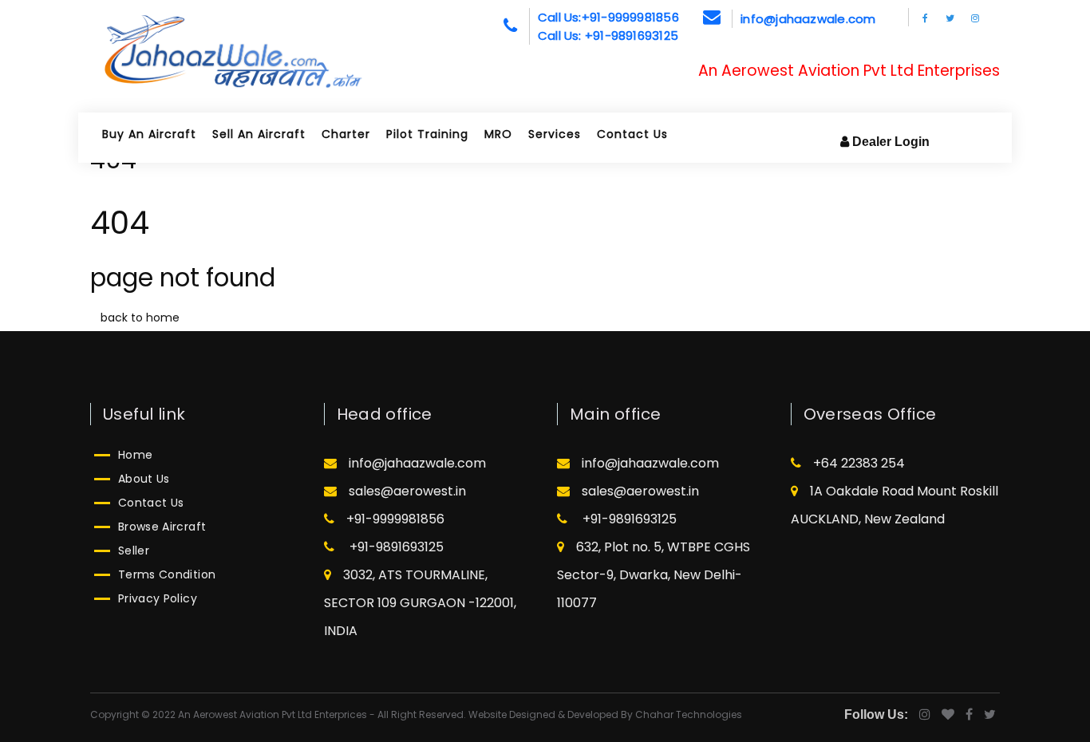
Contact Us (632, 134)
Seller (133, 550)
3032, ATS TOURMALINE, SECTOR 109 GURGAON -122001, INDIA (420, 603)
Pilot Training (427, 134)
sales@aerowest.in (407, 491)
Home (135, 455)
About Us (144, 479)
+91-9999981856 (395, 519)
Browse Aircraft (162, 527)
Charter (346, 134)
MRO (498, 134)
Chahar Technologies (688, 714)
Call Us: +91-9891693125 (608, 35)
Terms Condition (166, 574)
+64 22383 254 (859, 463)
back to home (140, 318)
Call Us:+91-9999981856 (608, 17)
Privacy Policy (157, 598)
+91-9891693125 (395, 547)
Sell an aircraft (259, 134)
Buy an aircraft (149, 134)
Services (554, 134)
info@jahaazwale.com (807, 18)
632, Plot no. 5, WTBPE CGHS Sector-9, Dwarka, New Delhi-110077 (653, 575)
